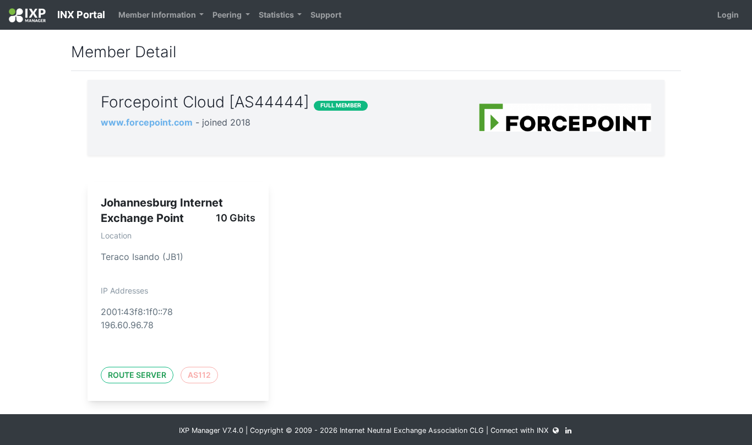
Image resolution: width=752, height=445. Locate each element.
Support (325, 14)
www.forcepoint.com (147, 122)
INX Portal (80, 14)
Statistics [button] (277, 14)
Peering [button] (227, 14)
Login (728, 14)
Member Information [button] (158, 14)
